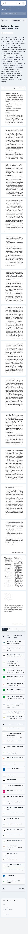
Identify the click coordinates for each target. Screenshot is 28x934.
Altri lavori (8, 636)
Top (5, 629)
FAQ (4, 912)
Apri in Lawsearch (20, 88)
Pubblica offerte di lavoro (18, 636)
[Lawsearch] (24, 13)
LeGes (5, 20)
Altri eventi (11, 724)
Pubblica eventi (20, 724)
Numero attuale (16, 20)
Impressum (6, 907)
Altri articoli (21, 888)
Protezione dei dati (7, 909)
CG (4, 904)
